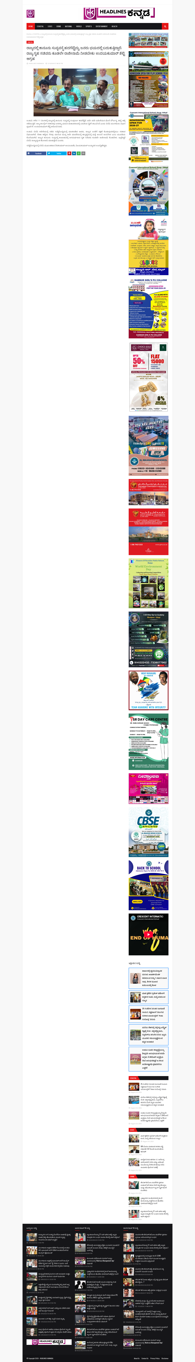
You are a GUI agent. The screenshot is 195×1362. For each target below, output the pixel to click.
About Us (137, 1358)
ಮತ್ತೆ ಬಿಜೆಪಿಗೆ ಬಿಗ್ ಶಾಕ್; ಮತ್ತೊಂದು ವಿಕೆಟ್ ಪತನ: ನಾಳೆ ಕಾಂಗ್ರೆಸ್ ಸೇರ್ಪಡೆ (54, 1309)
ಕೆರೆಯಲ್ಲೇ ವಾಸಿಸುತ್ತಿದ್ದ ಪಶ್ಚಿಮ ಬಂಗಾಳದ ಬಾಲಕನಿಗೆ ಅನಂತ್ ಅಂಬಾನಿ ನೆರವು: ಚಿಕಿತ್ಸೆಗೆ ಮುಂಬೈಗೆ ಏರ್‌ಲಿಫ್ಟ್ (103, 1248)
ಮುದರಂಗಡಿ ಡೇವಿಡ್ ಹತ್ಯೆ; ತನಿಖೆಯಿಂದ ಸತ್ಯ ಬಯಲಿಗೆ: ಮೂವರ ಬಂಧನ (149, 1270)
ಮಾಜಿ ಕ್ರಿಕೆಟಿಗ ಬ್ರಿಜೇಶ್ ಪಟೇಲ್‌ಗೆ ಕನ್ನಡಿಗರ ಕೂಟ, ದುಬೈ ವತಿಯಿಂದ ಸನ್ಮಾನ (153, 997)
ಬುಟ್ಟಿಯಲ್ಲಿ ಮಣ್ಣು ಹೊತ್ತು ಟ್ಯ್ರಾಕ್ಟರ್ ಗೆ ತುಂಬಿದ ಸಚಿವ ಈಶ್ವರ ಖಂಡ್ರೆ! (103, 1307)
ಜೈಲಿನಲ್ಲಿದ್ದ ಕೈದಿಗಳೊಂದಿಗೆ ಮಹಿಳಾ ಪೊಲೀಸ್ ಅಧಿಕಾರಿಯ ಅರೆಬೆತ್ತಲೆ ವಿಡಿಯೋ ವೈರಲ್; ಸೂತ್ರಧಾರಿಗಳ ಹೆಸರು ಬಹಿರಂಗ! (101, 1319)
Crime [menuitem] (58, 26)
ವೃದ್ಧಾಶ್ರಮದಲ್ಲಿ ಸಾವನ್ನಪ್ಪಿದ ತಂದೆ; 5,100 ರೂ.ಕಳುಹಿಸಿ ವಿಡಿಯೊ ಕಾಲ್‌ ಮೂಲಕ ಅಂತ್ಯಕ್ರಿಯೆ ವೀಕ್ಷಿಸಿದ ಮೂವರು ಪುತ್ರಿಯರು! (150, 1258)
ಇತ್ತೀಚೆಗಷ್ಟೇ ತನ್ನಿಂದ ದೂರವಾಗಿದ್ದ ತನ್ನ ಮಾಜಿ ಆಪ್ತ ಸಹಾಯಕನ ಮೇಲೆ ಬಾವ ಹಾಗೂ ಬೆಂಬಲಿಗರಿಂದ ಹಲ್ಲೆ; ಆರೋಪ (54, 1287)
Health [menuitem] (114, 26)
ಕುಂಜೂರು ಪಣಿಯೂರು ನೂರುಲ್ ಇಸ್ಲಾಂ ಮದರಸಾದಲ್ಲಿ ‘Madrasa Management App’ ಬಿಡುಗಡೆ (100, 1261)
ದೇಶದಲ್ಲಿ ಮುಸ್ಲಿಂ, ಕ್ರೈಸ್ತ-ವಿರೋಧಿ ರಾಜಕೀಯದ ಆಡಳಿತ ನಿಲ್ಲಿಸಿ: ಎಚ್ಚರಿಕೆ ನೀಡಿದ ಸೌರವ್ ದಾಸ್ (149, 1302)
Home (29, 34)
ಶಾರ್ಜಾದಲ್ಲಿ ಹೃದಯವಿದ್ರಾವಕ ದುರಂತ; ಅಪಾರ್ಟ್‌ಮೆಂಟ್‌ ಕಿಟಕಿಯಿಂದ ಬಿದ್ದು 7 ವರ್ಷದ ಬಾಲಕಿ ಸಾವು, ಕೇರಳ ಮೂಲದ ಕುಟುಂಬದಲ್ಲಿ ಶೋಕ (154, 977)
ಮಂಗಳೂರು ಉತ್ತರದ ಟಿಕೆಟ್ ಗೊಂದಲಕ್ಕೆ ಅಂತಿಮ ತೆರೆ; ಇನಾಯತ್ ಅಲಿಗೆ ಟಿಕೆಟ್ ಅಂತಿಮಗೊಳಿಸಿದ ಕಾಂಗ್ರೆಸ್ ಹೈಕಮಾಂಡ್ (54, 1250)
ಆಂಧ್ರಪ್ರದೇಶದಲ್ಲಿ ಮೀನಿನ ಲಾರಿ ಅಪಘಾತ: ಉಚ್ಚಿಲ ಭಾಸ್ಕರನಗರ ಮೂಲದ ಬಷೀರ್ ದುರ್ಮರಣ (54, 1275)
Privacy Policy (155, 1358)
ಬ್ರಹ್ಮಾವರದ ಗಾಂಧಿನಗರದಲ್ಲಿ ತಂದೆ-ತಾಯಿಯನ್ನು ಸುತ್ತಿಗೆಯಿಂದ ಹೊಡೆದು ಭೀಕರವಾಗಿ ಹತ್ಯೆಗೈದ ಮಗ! (152, 1200)
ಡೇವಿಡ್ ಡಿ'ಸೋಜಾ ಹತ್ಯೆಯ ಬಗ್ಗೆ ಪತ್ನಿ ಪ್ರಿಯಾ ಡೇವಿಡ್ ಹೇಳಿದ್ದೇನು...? (151, 1280)
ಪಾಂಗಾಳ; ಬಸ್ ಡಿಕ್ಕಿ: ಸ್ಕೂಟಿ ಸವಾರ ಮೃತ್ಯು (51, 1318)
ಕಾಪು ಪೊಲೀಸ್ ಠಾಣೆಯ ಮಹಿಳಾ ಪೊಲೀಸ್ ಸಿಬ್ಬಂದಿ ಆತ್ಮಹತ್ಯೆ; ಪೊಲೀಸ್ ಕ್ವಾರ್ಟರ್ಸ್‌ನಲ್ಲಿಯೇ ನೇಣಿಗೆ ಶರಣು (55, 1330)
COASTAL (36, 34)
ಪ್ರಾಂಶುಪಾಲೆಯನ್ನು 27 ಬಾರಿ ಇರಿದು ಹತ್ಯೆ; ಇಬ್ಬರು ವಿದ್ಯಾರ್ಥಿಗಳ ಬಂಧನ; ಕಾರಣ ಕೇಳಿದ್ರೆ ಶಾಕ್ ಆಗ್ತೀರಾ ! (154, 1214)
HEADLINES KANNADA (36, 63)
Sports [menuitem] (89, 26)
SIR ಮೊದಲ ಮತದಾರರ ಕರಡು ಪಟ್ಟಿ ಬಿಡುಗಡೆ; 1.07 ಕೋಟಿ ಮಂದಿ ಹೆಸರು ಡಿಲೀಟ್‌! (152, 1149)
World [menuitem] (79, 26)
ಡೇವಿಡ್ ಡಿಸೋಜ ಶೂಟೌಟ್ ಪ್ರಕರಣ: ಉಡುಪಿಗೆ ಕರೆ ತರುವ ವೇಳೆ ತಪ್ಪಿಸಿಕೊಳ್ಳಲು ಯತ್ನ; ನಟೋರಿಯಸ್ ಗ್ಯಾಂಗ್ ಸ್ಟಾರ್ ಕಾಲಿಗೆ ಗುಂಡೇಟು (154, 1186)
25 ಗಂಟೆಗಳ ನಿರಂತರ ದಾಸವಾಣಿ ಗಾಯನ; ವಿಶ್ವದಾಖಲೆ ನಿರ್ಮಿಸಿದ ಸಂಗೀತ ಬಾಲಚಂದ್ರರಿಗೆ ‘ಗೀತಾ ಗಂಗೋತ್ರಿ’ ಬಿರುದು (153, 1014)
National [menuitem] (68, 26)
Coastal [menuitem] (40, 26)
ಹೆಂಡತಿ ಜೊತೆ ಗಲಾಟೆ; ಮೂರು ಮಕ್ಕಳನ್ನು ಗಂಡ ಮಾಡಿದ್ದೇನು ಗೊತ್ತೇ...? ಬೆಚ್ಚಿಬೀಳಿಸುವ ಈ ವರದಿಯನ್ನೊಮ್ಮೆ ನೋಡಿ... (101, 1284)
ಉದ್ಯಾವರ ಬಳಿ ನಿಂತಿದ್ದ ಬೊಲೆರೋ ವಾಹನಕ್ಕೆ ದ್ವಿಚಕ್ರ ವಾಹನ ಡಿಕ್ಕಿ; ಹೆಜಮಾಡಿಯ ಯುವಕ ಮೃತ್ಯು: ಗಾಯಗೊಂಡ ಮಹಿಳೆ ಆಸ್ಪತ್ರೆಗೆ (54, 1237)
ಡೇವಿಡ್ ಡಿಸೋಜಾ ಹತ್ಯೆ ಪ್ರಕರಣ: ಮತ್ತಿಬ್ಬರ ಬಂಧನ (151, 1290)
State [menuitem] (50, 26)
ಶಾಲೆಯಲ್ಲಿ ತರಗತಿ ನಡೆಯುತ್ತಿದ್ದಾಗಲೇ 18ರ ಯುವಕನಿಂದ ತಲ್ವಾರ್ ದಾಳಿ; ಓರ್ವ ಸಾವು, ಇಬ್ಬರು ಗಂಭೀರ (102, 1345)
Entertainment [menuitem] (102, 26)
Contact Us (145, 1358)
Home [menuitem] (31, 26)
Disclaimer (165, 1358)
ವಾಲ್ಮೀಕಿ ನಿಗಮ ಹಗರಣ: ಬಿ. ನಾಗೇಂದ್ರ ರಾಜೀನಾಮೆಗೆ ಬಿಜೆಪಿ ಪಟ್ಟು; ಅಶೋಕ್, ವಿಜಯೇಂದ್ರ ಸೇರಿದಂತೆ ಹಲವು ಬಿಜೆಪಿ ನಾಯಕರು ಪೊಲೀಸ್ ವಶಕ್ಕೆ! (152, 1163)
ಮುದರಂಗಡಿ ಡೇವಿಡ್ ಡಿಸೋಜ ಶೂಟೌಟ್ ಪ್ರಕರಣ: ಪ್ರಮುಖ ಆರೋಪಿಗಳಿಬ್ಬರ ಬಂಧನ (151, 1235)
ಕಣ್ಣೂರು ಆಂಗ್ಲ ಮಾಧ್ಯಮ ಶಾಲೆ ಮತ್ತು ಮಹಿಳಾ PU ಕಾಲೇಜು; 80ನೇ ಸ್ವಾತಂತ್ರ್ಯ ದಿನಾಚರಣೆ (102, 1296)
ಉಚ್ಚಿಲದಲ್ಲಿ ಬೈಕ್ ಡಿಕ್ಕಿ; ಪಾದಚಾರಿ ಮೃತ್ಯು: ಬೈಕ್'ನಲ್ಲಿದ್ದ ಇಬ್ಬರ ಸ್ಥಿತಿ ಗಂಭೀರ (54, 1298)
